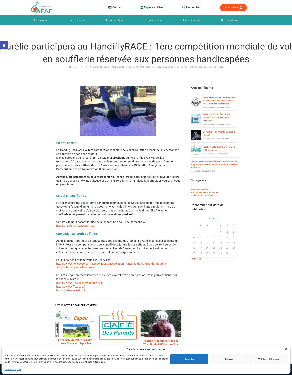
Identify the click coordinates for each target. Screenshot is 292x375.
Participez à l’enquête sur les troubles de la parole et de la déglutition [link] (216, 117)
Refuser (229, 359)
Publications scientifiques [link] (203, 195)
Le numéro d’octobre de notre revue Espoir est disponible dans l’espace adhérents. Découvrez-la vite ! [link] (75, 345)
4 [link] (194, 237)
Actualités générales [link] (200, 190)
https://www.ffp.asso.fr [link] (71, 286)
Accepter (189, 359)
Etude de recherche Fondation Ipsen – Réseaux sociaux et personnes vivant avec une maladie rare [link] (219, 100)
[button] (285, 349)
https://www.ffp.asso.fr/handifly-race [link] (79, 282)
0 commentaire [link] (223, 107)
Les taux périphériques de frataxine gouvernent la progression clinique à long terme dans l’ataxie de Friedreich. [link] (214, 164)
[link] (4, 45)
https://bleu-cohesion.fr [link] (71, 290)
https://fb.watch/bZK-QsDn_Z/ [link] (75, 225)
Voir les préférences (268, 359)
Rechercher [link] (192, 7)
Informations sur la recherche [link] (204, 192)
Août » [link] (200, 259)
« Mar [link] (193, 259)
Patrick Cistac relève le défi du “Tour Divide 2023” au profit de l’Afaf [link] (161, 344)
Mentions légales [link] (13, 369)
